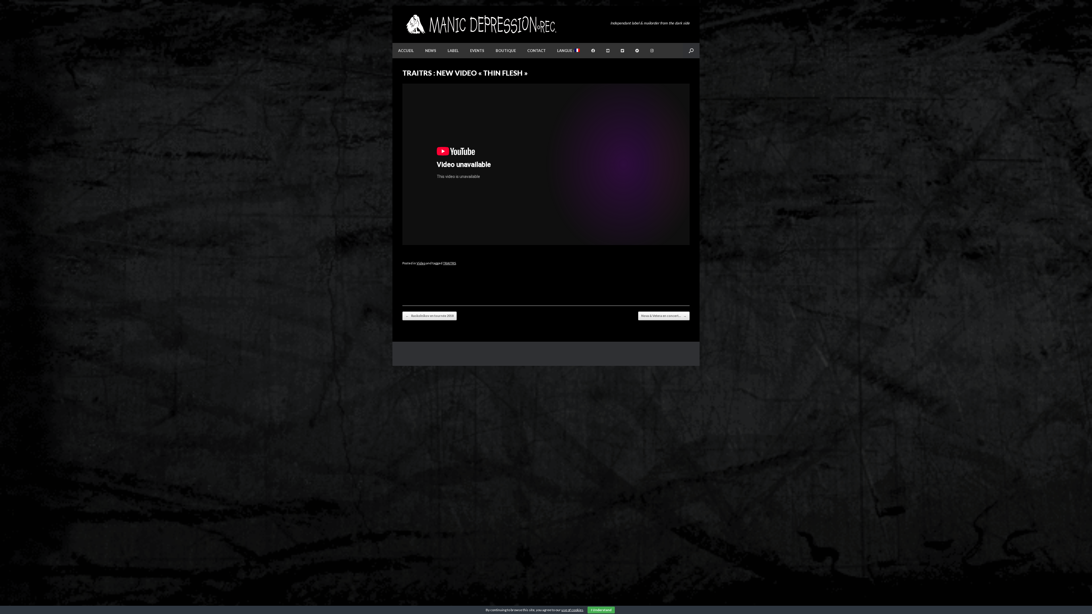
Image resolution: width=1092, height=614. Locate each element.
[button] (691, 50)
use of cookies (572, 610)
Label (453, 50)
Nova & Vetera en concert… (663, 316)
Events (477, 50)
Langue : (566, 50)
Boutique (506, 50)
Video (421, 263)
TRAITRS (449, 263)
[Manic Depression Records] (480, 24)
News (430, 50)
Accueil (406, 50)
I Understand (601, 610)
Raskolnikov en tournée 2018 (430, 316)
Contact (536, 50)
